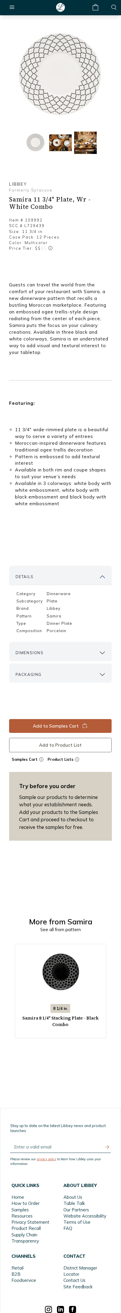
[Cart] (95, 7)
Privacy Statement (30, 1222)
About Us (72, 1197)
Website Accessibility (84, 1216)
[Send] (107, 1147)
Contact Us (74, 1280)
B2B (16, 1274)
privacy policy (46, 1159)
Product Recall (26, 1228)
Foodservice (23, 1280)
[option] (60, 75)
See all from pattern (60, 929)
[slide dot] (35, 142)
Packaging (29, 674)
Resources (22, 1216)
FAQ (67, 1228)
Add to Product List (60, 745)
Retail (17, 1268)
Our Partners (76, 1210)
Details (25, 576)
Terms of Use (76, 1222)
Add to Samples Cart (56, 726)
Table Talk (74, 1203)
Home (17, 1197)
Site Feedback (78, 1287)
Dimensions (30, 652)
